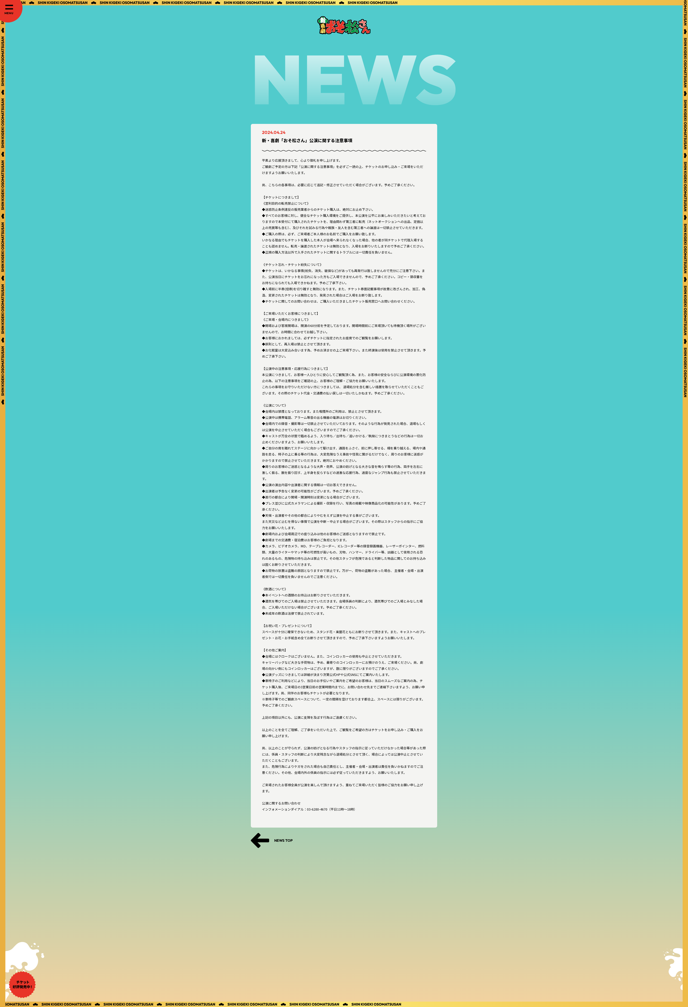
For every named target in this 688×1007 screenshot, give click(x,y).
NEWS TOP (283, 840)
